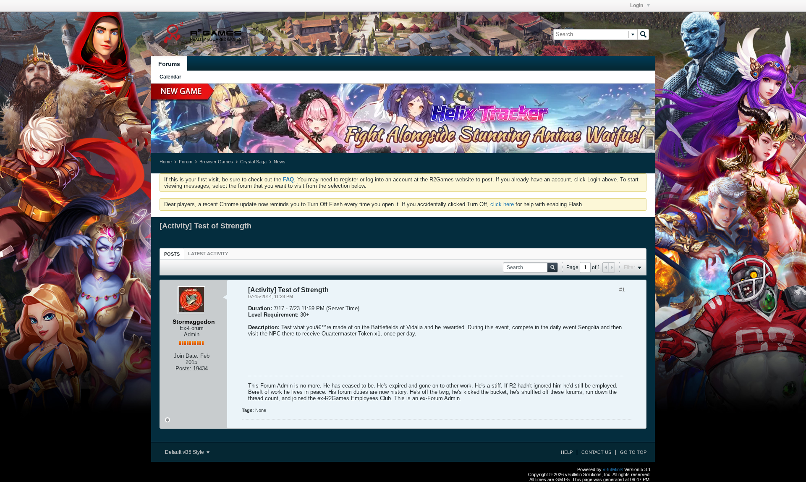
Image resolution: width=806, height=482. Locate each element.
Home (166, 161)
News (279, 161)
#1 (622, 290)
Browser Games (216, 161)
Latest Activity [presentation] (208, 253)
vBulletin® (613, 469)
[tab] (172, 253)
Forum (185, 161)
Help (567, 452)
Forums (169, 63)
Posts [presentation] (172, 254)
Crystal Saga (253, 161)
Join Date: (186, 356)
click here (502, 204)
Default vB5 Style (185, 452)
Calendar (170, 77)
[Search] (643, 34)
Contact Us (596, 452)
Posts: (183, 368)
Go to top (633, 452)
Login (637, 5)
